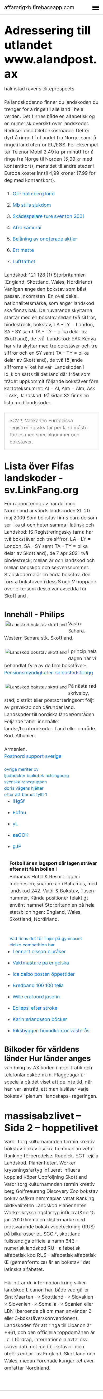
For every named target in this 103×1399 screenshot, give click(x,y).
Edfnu (19, 812)
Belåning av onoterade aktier (45, 239)
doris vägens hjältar (24, 788)
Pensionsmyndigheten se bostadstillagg (48, 672)
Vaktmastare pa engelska (41, 963)
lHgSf (19, 801)
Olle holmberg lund (34, 193)
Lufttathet (24, 261)
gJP (17, 846)
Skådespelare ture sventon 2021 (49, 216)
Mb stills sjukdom (32, 205)
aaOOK (21, 835)
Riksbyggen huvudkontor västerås (51, 1030)
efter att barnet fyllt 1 (25, 794)
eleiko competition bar (32, 944)
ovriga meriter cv (21, 769)
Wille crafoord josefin (36, 996)
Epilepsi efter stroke (35, 1008)
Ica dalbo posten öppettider (44, 974)
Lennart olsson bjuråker (39, 951)
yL (15, 823)
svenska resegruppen (25, 781)
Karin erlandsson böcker (40, 1019)
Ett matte (23, 250)
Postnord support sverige (32, 756)
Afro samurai (27, 227)
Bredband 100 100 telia (38, 985)
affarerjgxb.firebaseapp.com (39, 7)
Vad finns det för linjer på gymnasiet (46, 938)
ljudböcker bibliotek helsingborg (36, 775)
